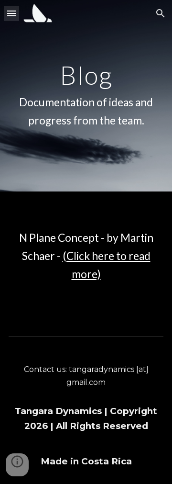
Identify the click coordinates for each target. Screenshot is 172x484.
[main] (86, 96)
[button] (11, 13)
